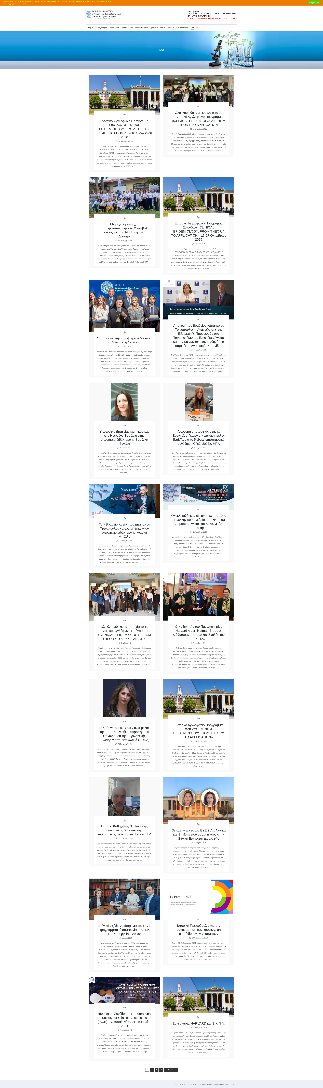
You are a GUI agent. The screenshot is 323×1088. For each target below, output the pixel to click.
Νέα (124, 115)
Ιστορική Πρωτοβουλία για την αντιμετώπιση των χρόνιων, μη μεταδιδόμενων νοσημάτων (199, 930)
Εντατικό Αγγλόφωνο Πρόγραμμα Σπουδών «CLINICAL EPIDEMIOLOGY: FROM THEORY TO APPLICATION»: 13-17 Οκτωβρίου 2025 (198, 231)
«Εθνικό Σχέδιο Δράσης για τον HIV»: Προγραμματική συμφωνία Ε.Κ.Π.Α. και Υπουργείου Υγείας (124, 930)
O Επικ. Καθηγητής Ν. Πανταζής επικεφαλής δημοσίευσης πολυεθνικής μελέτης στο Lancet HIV (124, 830)
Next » (170, 1070)
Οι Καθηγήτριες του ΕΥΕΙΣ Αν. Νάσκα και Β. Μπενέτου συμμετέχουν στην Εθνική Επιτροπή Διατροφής (198, 834)
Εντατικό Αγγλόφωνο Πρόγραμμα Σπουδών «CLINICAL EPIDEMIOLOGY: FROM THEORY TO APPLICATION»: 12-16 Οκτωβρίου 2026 (124, 129)
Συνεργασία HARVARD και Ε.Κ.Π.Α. (199, 1023)
